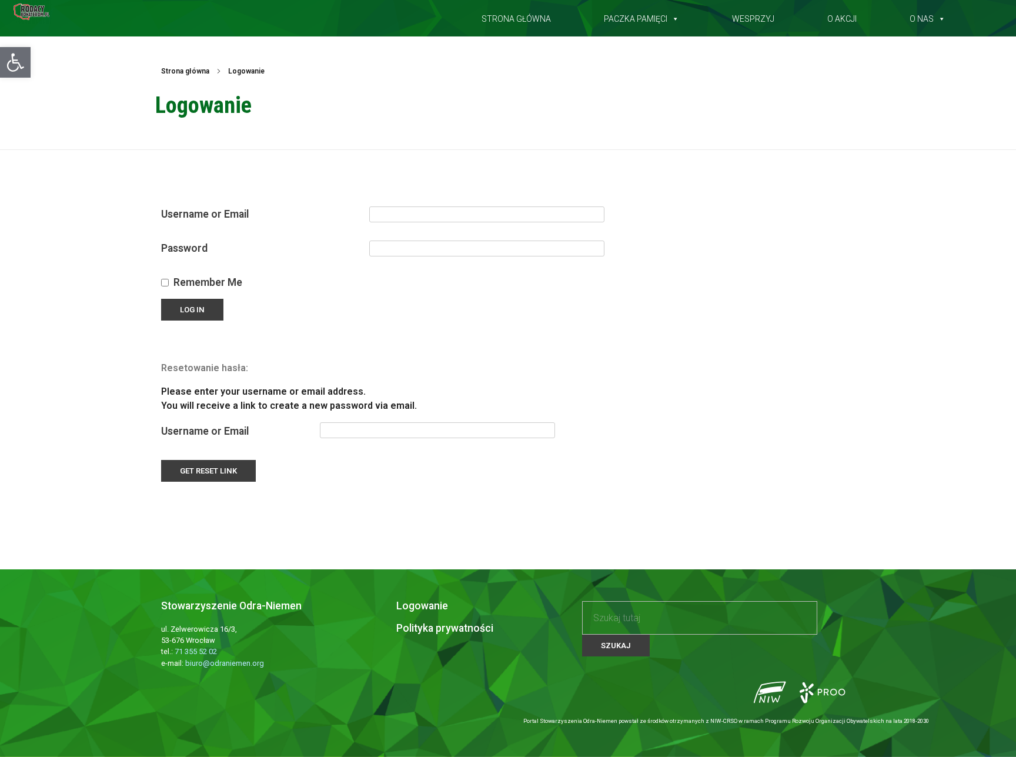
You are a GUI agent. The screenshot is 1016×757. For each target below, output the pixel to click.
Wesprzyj (753, 16)
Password (184, 248)
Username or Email (205, 214)
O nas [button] (922, 16)
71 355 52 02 (196, 651)
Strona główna (516, 16)
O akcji (842, 16)
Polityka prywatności (444, 628)
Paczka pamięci (635, 16)
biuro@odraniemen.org (224, 663)
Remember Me (207, 282)
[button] (15, 62)
